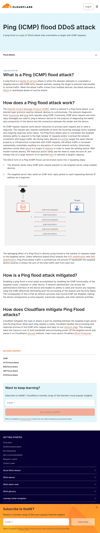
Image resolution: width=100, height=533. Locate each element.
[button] (50, 55)
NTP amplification (77, 256)
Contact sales (9, 463)
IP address (48, 148)
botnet (65, 139)
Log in (89, 6)
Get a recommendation (13, 455)
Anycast (31, 333)
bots (51, 154)
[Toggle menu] (97, 7)
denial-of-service (28, 81)
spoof (28, 148)
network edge (71, 327)
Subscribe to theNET (50, 412)
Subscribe (83, 522)
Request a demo (10, 459)
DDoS (6, 90)
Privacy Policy (25, 419)
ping (26, 115)
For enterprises (9, 451)
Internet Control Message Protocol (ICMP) (28, 109)
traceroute (14, 115)
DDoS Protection (82, 333)
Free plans (7, 442)
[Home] (17, 6)
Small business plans (12, 447)
